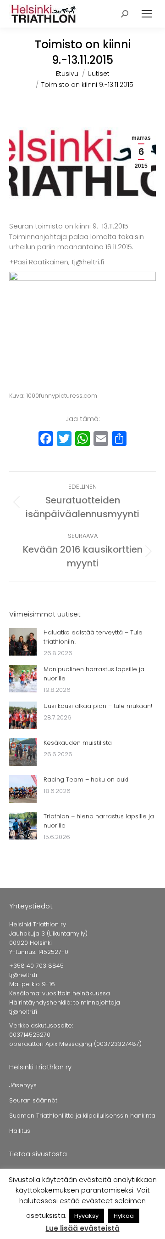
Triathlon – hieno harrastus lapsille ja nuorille (99, 821)
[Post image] (23, 642)
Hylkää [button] (124, 1215)
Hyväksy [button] (86, 1215)
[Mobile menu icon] (147, 14)
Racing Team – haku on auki (86, 779)
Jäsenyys (23, 1085)
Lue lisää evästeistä (83, 1228)
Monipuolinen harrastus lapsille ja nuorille (94, 674)
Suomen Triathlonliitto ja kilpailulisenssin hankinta (82, 1115)
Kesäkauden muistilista (78, 742)
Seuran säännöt (33, 1100)
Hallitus (19, 1130)
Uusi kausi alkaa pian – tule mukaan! (98, 706)
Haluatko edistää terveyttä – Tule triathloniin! (93, 637)
